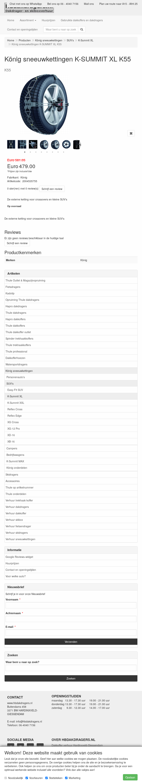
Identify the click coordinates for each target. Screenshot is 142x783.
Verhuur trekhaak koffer (19, 500)
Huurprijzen (12, 563)
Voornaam (12, 599)
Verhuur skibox (14, 520)
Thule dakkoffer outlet (18, 332)
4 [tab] (41, 152)
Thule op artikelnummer (19, 487)
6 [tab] (52, 152)
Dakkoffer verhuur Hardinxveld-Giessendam (77, 745)
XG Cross (13, 422)
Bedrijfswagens (15, 455)
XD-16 (11, 435)
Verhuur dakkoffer (16, 513)
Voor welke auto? (16, 576)
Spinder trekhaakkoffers (19, 338)
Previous (6, 145)
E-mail (9, 627)
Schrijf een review (52, 189)
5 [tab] (47, 152)
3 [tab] (36, 152)
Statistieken (55, 778)
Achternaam (13, 613)
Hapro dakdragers (16, 306)
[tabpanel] (44, 144)
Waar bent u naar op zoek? (22, 662)
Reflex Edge (14, 415)
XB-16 (11, 441)
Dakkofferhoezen (15, 358)
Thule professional (16, 351)
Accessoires (13, 481)
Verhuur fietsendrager (18, 526)
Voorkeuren (36, 778)
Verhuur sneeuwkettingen (20, 539)
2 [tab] (30, 152)
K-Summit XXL (15, 403)
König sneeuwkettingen (19, 371)
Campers (11, 448)
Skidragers (12, 474)
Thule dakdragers (16, 312)
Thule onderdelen (16, 494)
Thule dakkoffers (15, 325)
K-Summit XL (15, 396)
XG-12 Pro (13, 428)
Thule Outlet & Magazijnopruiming (25, 280)
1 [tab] (25, 152)
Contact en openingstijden (21, 570)
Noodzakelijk (15, 778)
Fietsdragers (13, 287)
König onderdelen (16, 467)
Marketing (74, 778)
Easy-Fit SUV (15, 390)
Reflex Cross (14, 409)
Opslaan (130, 777)
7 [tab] (58, 152)
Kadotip (10, 293)
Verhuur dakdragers (17, 507)
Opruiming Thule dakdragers (22, 300)
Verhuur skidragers (17, 532)
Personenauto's (15, 377)
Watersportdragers (16, 364)
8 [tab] (63, 152)
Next (82, 145)
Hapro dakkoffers (16, 319)
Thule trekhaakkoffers (18, 345)
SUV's (9, 383)
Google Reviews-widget (19, 557)
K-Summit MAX (15, 461)
